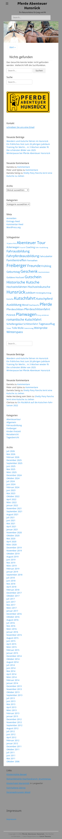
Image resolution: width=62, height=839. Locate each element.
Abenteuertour (13, 419)
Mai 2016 (10, 626)
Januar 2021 (12, 529)
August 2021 (12, 514)
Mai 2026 (10, 454)
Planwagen (26, 314)
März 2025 (11, 472)
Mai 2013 (10, 704)
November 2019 (14, 550)
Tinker (8, 328)
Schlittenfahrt (30, 324)
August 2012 (12, 728)
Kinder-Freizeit (13, 431)
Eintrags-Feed (13, 221)
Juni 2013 (10, 701)
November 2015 (14, 635)
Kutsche (9, 299)
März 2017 (11, 607)
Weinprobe (40, 328)
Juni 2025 (10, 466)
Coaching (30, 247)
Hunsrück (15, 292)
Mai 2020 (10, 538)
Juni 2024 (10, 484)
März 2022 (11, 502)
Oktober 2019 (12, 553)
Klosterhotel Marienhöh (17, 783)
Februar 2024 (12, 487)
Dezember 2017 (14, 592)
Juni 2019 (10, 559)
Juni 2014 (10, 668)
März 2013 (11, 710)
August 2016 (12, 619)
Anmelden (11, 218)
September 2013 (14, 695)
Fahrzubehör (46, 256)
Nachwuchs (34, 305)
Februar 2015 (12, 650)
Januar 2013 (12, 716)
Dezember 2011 (14, 746)
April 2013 (11, 707)
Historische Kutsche (22, 282)
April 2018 (11, 586)
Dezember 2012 (14, 719)
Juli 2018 (10, 577)
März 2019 (11, 565)
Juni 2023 (10, 490)
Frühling (46, 266)
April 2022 (11, 499)
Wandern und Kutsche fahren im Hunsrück (27, 141)
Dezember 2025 (14, 460)
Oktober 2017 (12, 595)
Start (12, 47)
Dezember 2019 (14, 547)
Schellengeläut (14, 324)
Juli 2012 (10, 731)
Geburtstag (13, 271)
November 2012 (14, 722)
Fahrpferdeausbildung (22, 256)
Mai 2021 (10, 523)
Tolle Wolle (18, 328)
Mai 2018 (10, 583)
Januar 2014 (12, 683)
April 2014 (11, 674)
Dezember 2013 (14, 686)
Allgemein (11, 422)
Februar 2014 (12, 680)
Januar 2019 (12, 571)
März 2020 (11, 544)
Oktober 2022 (12, 496)
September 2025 (14, 463)
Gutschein (33, 276)
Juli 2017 (10, 598)
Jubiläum (31, 292)
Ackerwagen (13, 247)
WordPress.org (13, 227)
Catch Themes (45, 836)
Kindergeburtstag (43, 293)
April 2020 (11, 541)
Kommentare (23, 167)
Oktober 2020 (12, 535)
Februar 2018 (12, 589)
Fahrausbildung (18, 251)
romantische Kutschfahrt (23, 319)
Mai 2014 (10, 671)
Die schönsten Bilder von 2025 (21, 150)
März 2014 (11, 677)
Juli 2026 (10, 451)
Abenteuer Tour (31, 242)
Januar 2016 (12, 632)
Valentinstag (28, 328)
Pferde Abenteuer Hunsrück (33, 834)
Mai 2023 (10, 493)
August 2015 (12, 638)
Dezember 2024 (14, 475)
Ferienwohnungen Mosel (18, 792)
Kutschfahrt (25, 298)
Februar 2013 (12, 713)
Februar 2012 (12, 740)
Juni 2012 (10, 734)
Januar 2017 (12, 610)
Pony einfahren (43, 315)
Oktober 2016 (12, 616)
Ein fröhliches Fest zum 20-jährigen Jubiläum (28, 144)
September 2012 (14, 725)
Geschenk (29, 271)
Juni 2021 (10, 520)
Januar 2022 (12, 505)
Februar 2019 (12, 568)
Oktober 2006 (12, 761)
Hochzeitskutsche (39, 287)
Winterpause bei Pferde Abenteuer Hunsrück (28, 153)
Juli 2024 (10, 481)
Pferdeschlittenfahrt (37, 309)
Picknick (10, 314)
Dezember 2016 (14, 613)
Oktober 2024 (12, 478)
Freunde (34, 265)
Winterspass (14, 332)
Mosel (25, 304)
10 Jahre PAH (11, 243)
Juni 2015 (10, 641)
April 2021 (11, 526)
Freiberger (16, 265)
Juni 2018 (10, 580)
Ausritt (22, 247)
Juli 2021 (10, 517)
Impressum (11, 819)
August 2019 (12, 556)
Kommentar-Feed (14, 224)
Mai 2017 (10, 604)
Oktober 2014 (12, 659)
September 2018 (14, 574)
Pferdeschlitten (15, 309)
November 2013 (14, 689)
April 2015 (11, 644)
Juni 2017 (10, 601)
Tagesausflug (47, 324)
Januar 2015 (12, 653)
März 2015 (11, 647)
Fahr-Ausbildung (41, 247)
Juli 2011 (10, 752)
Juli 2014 (10, 665)
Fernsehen (32, 260)
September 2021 (14, 511)
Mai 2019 (10, 562)
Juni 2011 (10, 755)
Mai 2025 (10, 469)
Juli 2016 (10, 623)
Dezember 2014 (14, 656)
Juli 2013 (10, 698)
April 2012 (11, 737)
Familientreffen (16, 260)
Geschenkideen (44, 272)
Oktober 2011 (12, 749)
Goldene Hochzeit (15, 277)
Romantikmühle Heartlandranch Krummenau (28, 778)
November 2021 (14, 508)
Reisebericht (12, 434)
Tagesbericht (12, 437)
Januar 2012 (12, 743)
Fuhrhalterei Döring (16, 787)
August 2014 (12, 662)
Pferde (46, 304)
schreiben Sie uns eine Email (20, 127)
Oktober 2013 (12, 692)
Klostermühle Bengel (16, 774)
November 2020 (14, 532)
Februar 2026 (12, 457)
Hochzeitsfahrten (16, 287)
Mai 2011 (10, 758)
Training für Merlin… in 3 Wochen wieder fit (27, 147)
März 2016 (11, 629)
